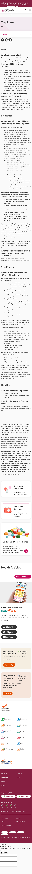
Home (2, 14)
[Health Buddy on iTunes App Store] (9, 627)
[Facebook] (2, 806)
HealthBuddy (24, 494)
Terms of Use (4, 818)
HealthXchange (9, 796)
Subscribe (8, 693)
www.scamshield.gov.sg (13, 6)
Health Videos (24, 796)
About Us (4, 773)
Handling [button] (5, 34)
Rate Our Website (20, 821)
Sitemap (18, 818)
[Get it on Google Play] (9, 632)
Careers (19, 773)
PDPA (2, 821)
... (6, 14)
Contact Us (4, 777)
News (3, 785)
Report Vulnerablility (6, 825)
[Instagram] (11, 806)
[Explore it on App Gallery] (9, 637)
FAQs (18, 777)
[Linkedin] (15, 806)
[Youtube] (7, 806)
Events (3, 781)
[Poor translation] (5, 853)
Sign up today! (9, 665)
